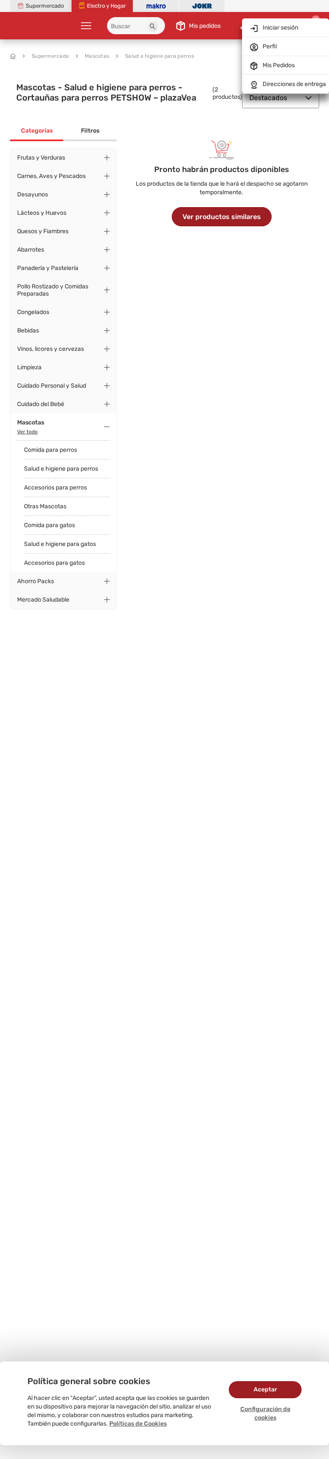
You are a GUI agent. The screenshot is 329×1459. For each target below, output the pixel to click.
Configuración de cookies (265, 1413)
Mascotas (97, 56)
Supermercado (50, 56)
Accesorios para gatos (54, 562)
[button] (153, 26)
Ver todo (27, 432)
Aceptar (265, 1389)
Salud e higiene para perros (159, 56)
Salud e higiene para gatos (60, 544)
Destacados (268, 98)
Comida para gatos (49, 525)
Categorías (37, 130)
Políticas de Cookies (138, 1423)
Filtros (90, 130)
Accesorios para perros (55, 487)
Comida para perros (50, 450)
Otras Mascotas (45, 506)
